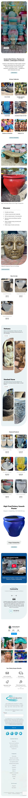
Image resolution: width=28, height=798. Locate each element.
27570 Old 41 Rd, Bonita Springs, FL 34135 (14, 705)
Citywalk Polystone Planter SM (7, 294)
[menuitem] (6, 8)
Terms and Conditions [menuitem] (14, 743)
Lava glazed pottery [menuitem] (14, 761)
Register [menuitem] (14, 785)
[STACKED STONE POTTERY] (21, 107)
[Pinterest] (11, 733)
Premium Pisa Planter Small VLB (20, 495)
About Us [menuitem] (14, 741)
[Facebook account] (7, 733)
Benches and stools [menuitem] (14, 758)
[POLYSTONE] (7, 88)
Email (5, 712)
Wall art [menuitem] (14, 771)
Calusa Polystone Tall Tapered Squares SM (21, 294)
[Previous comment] (12, 596)
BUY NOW (6, 335)
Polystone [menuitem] (14, 774)
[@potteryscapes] (10, 627)
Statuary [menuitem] (14, 769)
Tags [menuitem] (14, 778)
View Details (14, 72)
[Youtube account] (20, 733)
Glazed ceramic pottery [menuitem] (14, 759)
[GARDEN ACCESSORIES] (7, 125)
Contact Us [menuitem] (14, 748)
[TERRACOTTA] (21, 125)
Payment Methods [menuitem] (14, 745)
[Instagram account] (16, 733)
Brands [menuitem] (14, 776)
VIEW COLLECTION (5, 269)
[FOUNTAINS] (7, 107)
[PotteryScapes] (14, 5)
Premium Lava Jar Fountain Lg (20, 450)
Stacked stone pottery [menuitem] (14, 763)
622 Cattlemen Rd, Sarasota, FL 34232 (14, 703)
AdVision (9, 793)
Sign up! (14, 727)
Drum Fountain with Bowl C (21, 473)
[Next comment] (15, 596)
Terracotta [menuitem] (14, 756)
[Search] (10, 8)
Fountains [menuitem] (14, 767)
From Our (14, 587)
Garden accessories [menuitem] (14, 772)
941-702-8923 (21, 688)
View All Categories (14, 137)
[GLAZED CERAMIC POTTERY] (21, 88)
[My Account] (18, 8)
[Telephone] (6, 8)
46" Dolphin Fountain (7, 472)
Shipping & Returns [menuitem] (14, 746)
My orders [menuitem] (14, 787)
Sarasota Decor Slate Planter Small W (7, 450)
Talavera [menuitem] (14, 765)
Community (14, 589)
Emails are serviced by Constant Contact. (16, 723)
